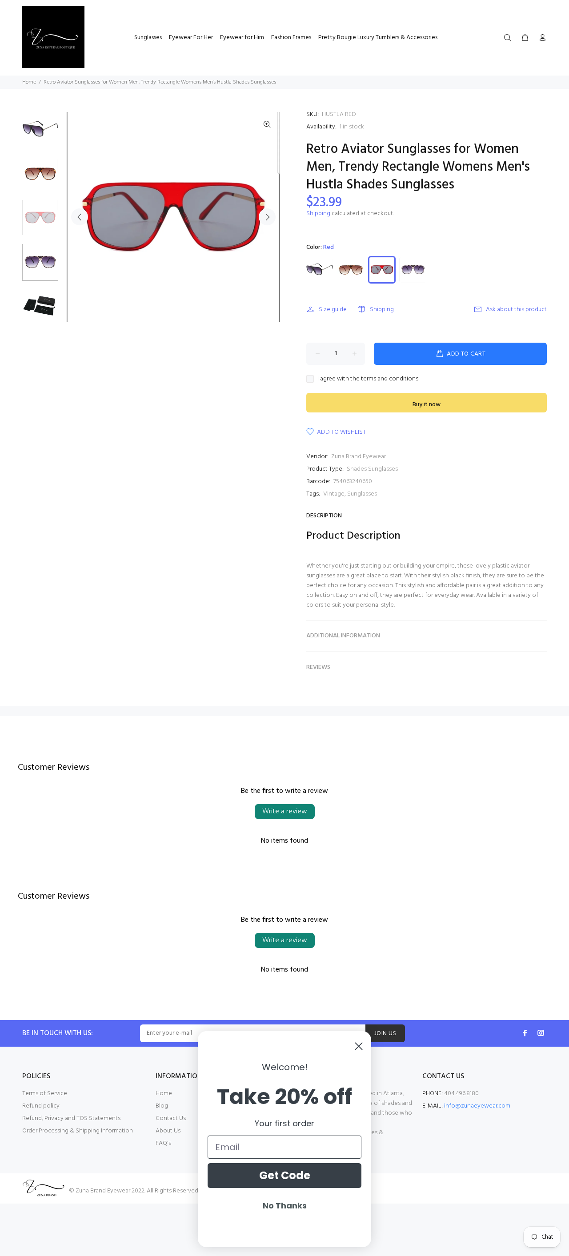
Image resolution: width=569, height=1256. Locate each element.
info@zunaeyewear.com (477, 1106)
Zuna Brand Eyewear (358, 457)
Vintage (334, 494)
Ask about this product (516, 309)
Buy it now (427, 405)
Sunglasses (362, 494)
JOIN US (385, 1033)
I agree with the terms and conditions (367, 379)
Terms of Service (44, 1093)
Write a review (284, 811)
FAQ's (163, 1143)
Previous (79, 216)
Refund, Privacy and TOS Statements (71, 1118)
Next (267, 216)
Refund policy (41, 1106)
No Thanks (285, 1205)
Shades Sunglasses (372, 469)
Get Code (284, 1175)
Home (29, 82)
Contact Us (171, 1118)
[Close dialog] (358, 1046)
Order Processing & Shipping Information (77, 1131)
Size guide (333, 309)
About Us (168, 1131)
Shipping (318, 213)
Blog (162, 1106)
